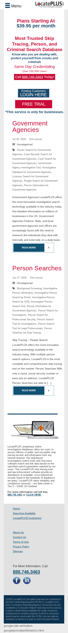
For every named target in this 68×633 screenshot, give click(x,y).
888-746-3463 (32, 77)
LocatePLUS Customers (27, 517)
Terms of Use (21, 541)
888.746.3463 (15, 494)
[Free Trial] (33, 104)
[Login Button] (33, 93)
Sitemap (18, 551)
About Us (18, 532)
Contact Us (19, 537)
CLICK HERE (33, 494)
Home (16, 508)
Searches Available (24, 513)
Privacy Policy (21, 546)
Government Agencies (29, 126)
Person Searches (37, 268)
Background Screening (29, 288)
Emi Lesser (35, 139)
